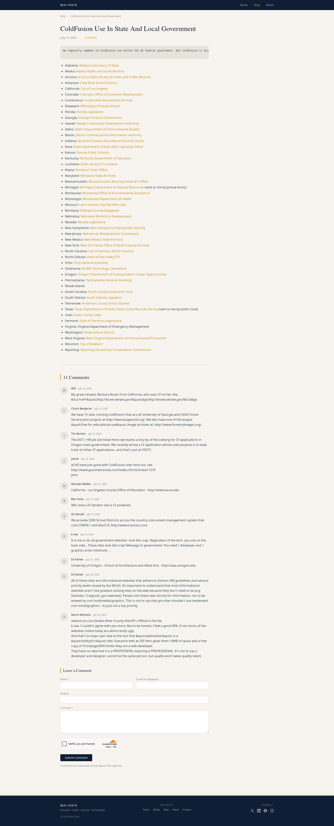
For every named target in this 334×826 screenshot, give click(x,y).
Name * (64, 679)
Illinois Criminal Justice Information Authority (109, 135)
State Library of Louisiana (99, 164)
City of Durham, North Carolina (111, 251)
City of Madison (91, 344)
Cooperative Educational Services (108, 100)
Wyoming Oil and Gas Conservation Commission (115, 350)
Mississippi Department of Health (107, 199)
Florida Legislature (90, 112)
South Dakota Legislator (104, 297)
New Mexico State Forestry (103, 239)
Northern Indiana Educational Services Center (111, 141)
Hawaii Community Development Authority (107, 123)
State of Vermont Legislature (100, 321)
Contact (187, 809)
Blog (257, 5)
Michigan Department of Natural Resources (112, 187)
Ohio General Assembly (91, 263)
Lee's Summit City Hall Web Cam (102, 205)
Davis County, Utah (87, 315)
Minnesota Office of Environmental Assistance (116, 193)
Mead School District (99, 332)
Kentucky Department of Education (106, 158)
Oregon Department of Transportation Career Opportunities (122, 274)
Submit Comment (76, 757)
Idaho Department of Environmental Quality (107, 129)
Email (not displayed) (147, 679)
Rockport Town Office (91, 170)
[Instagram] (272, 810)
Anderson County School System (106, 303)
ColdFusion (91, 37)
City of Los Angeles (94, 88)
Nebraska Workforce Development (106, 216)
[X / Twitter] (252, 810)
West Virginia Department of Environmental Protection (126, 338)
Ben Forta (68, 5)
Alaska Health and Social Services (100, 71)
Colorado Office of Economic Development (111, 94)
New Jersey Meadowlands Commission (111, 234)
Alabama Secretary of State (99, 65)
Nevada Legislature (92, 222)
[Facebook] (265, 810)
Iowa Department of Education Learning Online (108, 147)
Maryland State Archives (98, 176)
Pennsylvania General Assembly (109, 280)
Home (146, 809)
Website (64, 693)
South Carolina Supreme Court (110, 292)
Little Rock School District (98, 83)
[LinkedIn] (259, 810)
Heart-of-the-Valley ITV (103, 257)
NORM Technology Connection (104, 268)
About (270, 5)
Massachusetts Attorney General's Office (118, 181)
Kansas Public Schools (93, 152)
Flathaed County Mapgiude (99, 210)
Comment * (66, 708)
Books (244, 5)
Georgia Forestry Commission (100, 117)
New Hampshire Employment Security (118, 228)
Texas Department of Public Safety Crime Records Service (116, 309)
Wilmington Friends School (100, 106)
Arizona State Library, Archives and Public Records (114, 77)
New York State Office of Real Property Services (114, 245)
